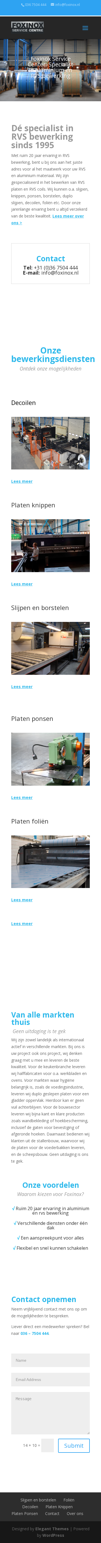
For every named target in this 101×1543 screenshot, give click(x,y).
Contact (52, 1513)
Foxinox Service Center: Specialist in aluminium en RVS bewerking (50, 67)
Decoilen (30, 1506)
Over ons (75, 1513)
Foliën (68, 1500)
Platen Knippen (59, 1506)
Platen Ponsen (25, 1513)
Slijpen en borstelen (38, 1500)
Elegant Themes (52, 1528)
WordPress (53, 1535)
